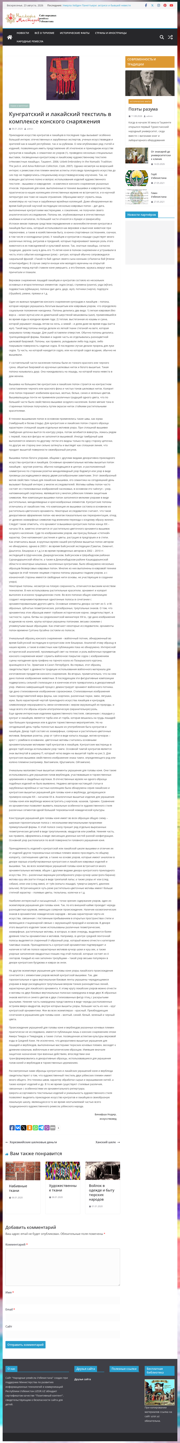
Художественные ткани (63, 1188)
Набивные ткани (18, 1188)
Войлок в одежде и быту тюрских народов (101, 1192)
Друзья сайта (82, 1379)
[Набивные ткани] (22, 1164)
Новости (23, 33)
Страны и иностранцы (111, 33)
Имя (9, 1292)
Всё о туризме (44, 33)
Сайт (8, 1326)
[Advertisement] (149, 243)
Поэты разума (143, 109)
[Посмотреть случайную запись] (170, 37)
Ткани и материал (19, 106)
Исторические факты (74, 33)
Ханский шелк (106, 1142)
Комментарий (16, 1244)
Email (10, 1309)
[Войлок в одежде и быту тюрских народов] (102, 1164)
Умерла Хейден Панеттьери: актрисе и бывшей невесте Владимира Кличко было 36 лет (97, 7)
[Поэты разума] (149, 83)
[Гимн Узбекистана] (136, 197)
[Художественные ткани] (63, 1164)
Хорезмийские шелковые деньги (33, 1142)
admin (30, 128)
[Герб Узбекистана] (136, 178)
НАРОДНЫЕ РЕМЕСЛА (30, 41)
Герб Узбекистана (158, 176)
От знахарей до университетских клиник (161, 155)
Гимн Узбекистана (158, 194)
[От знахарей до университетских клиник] (136, 158)
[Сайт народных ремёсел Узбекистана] (9, 37)
